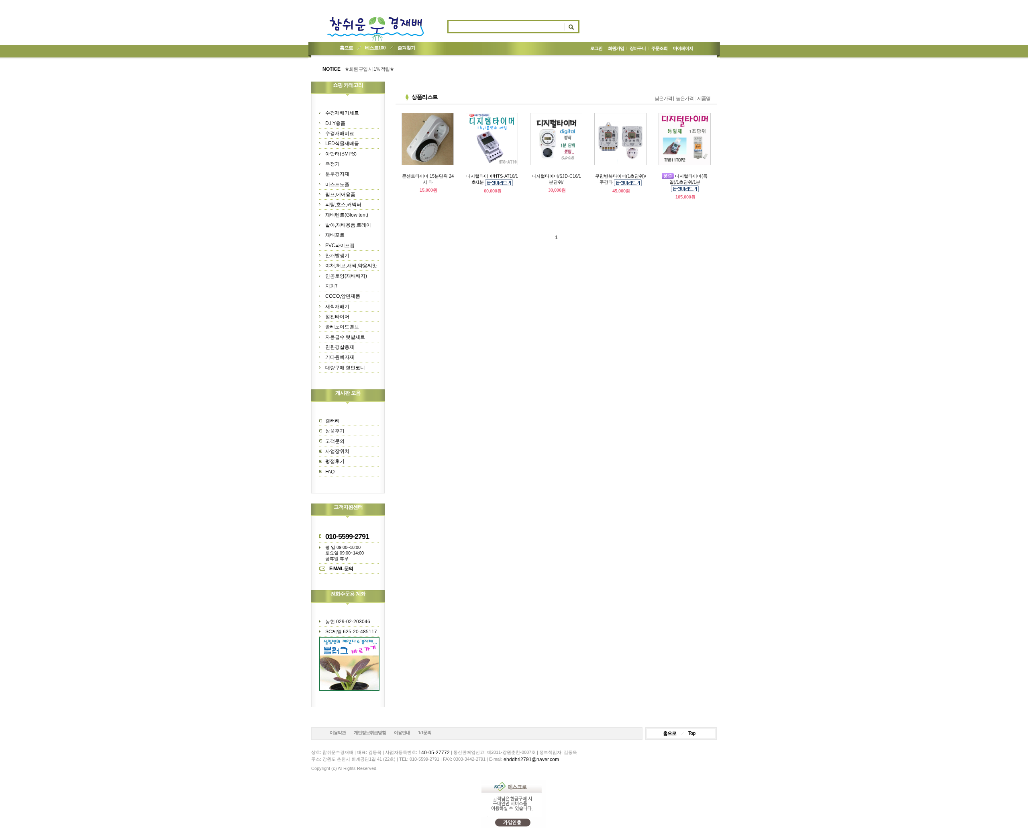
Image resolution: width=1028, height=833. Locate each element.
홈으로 (346, 48)
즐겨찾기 (406, 48)
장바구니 (638, 48)
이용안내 (402, 732)
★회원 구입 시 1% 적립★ (369, 69)
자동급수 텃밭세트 (345, 337)
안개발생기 (337, 255)
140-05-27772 (434, 752)
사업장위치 (337, 451)
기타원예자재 (339, 357)
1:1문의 (424, 732)
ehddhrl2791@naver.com (531, 759)
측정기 (332, 164)
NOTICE (331, 69)
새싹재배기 (337, 306)
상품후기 (335, 431)
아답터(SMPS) (341, 154)
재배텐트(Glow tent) (346, 215)
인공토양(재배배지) (346, 276)
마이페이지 (683, 48)
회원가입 (616, 48)
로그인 (596, 48)
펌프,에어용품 (340, 194)
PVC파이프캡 (340, 245)
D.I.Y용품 (335, 123)
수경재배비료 (339, 133)
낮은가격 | (664, 98)
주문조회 (659, 48)
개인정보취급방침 (370, 732)
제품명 (703, 98)
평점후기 (335, 461)
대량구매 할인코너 (345, 367)
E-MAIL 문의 (341, 568)
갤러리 (332, 421)
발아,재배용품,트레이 (348, 225)
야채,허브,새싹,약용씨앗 (351, 265)
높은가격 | (685, 98)
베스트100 (375, 48)
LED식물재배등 (342, 143)
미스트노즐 (337, 184)
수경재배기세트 (342, 113)
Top (691, 733)
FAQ (330, 472)
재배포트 (335, 235)
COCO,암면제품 (342, 296)
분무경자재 (337, 174)
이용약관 (338, 732)
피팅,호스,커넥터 (343, 204)
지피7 (331, 286)
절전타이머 (337, 316)
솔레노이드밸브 (342, 327)
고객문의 (335, 441)
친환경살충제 (339, 347)
